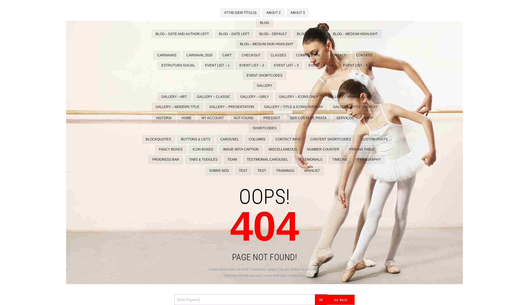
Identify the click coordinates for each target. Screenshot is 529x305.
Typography (369, 159)
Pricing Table (361, 149)
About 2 (273, 12)
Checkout (251, 55)
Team (232, 159)
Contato (364, 55)
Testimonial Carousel (267, 159)
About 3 (298, 12)
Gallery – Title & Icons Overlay (293, 107)
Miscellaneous (283, 149)
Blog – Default (273, 34)
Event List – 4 (321, 65)
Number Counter (323, 149)
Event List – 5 (355, 65)
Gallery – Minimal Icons (350, 97)
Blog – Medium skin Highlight (266, 44)
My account (212, 118)
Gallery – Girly (254, 97)
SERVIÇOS (345, 118)
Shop (368, 118)
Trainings (285, 170)
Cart (227, 55)
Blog (264, 23)
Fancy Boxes (171, 149)
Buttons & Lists (195, 139)
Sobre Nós (219, 170)
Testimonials (310, 159)
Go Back (340, 300)
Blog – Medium (310, 34)
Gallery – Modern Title (177, 107)
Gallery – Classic (213, 97)
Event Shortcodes (264, 75)
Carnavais (166, 55)
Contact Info (287, 139)
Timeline (340, 159)
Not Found (244, 118)
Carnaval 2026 (199, 55)
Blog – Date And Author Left (182, 34)
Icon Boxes (203, 149)
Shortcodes (264, 128)
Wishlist (312, 170)
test (243, 170)
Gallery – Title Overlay (355, 107)
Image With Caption (241, 149)
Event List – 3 (286, 65)
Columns (257, 139)
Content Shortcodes (330, 139)
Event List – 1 (217, 65)
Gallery (264, 85)
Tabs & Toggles (203, 159)
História (164, 118)
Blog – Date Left (234, 34)
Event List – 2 (251, 65)
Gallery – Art (174, 97)
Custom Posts (374, 139)
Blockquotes (158, 139)
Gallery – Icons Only (298, 97)
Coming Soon (308, 55)
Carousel (229, 139)
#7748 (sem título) (240, 12)
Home (187, 118)
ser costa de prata (308, 118)
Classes (278, 55)
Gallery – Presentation (231, 107)
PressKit (271, 118)
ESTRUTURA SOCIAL (178, 65)
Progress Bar (165, 159)
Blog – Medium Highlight (355, 34)
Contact (338, 55)
